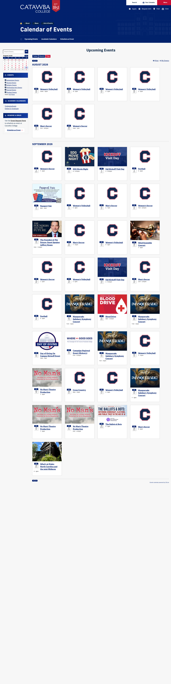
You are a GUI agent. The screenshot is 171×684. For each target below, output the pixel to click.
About (28, 23)
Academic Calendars (49, 39)
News (36, 23)
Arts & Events (48, 23)
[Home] (21, 23)
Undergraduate (10, 106)
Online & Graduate (12, 109)
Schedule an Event (67, 39)
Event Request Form (18, 121)
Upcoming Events (31, 39)
